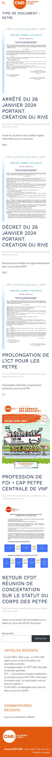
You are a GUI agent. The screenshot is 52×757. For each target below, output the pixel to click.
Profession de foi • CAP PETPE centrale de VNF (25, 483)
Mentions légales (41, 752)
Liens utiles (29, 749)
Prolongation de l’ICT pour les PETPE (25, 361)
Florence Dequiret (18, 124)
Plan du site (43, 749)
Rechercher (8, 633)
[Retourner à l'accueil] (26, 3)
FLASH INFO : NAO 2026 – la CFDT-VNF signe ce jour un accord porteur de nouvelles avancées (24, 660)
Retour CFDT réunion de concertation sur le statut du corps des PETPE (25, 589)
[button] (3, 3)
